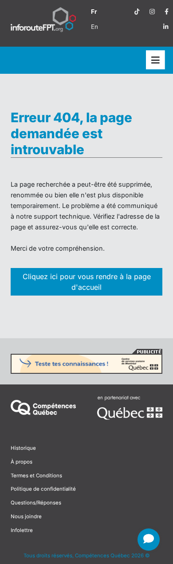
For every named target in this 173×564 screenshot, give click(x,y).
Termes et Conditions (36, 475)
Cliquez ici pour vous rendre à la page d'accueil (87, 282)
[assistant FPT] (149, 539)
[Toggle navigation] (155, 60)
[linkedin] (166, 26)
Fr (94, 11)
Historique (23, 448)
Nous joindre (26, 516)
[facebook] (167, 11)
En (94, 26)
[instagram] (152, 11)
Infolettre (22, 530)
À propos (21, 462)
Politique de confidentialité (43, 489)
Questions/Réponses (36, 503)
